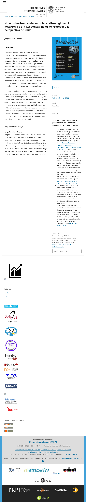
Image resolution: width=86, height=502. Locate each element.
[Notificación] (5, 280)
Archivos (14, 17)
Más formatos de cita (61, 251)
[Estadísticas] (16, 280)
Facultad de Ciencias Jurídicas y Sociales (56, 450)
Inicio (6, 17)
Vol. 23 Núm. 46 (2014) (26, 17)
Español (7, 296)
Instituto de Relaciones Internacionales (43, 452)
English (7, 293)
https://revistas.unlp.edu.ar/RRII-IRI (43, 442)
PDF (57, 87)
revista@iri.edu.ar (70, 454)
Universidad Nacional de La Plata (27, 450)
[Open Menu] (4, 2)
